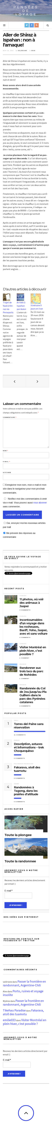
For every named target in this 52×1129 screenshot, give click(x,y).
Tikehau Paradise (14, 1010)
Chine (16, 783)
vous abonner (40, 502)
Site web (7, 472)
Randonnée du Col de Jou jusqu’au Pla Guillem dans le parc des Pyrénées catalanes (33, 695)
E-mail (6, 461)
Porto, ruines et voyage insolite (23, 993)
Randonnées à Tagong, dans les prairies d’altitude (26, 791)
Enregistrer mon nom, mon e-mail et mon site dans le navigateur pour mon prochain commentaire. (24, 489)
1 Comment (24, 658)
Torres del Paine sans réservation (28, 725)
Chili (16, 720)
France (22, 664)
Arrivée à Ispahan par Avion (21, 305)
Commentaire (9, 417)
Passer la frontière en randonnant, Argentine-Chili (24, 983)
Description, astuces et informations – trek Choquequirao (29, 747)
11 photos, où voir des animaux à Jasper (31, 603)
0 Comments (24, 610)
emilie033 (9, 1020)
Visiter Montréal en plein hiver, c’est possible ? (32, 651)
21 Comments (20, 735)
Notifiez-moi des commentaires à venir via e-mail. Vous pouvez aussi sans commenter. (25, 503)
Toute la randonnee (20, 861)
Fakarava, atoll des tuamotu (27, 769)
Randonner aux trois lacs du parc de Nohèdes (31, 671)
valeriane (22, 50)
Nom (5, 450)
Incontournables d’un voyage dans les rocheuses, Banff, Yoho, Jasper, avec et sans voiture (33, 626)
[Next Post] (37, 381)
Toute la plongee (17, 835)
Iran (33, 50)
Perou (17, 740)
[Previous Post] (14, 381)
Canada (22, 595)
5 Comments (19, 758)
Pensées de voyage (26, 10)
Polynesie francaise (23, 763)
